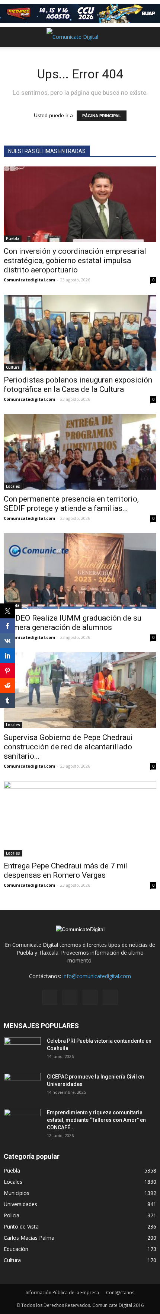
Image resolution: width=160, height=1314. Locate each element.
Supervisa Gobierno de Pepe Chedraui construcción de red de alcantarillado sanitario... (68, 747)
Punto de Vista (21, 1226)
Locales (13, 486)
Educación (16, 1248)
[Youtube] (110, 997)
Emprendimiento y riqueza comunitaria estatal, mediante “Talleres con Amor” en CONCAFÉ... (96, 1119)
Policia (11, 1215)
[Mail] (70, 997)
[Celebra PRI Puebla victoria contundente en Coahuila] (22, 1050)
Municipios (16, 1192)
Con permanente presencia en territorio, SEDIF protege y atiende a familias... (71, 503)
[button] (149, 37)
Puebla (12, 238)
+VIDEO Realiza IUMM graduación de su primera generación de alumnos (72, 623)
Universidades (20, 1204)
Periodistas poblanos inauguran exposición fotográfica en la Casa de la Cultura (78, 384)
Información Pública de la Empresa (62, 1292)
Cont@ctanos (120, 1292)
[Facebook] (49, 997)
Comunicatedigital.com (29, 280)
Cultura (13, 367)
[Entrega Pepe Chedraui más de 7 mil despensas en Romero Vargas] (80, 818)
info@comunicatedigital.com (97, 976)
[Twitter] (90, 997)
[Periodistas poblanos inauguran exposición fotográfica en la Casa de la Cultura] (80, 332)
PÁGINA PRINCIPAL (101, 115)
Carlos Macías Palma (29, 1237)
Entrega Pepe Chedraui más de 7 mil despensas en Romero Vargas (66, 870)
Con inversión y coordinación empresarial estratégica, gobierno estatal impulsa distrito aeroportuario (75, 260)
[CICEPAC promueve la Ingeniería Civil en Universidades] (22, 1086)
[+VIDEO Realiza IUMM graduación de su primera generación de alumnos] (80, 571)
